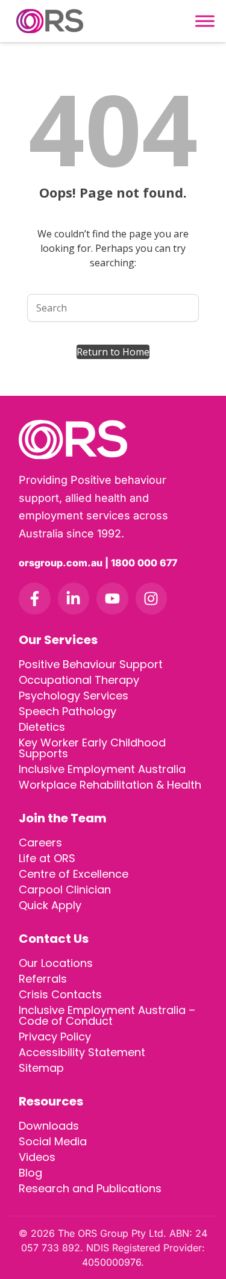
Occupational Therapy (79, 679)
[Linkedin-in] (74, 598)
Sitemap (41, 1067)
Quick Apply (50, 905)
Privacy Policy (55, 1036)
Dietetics (42, 726)
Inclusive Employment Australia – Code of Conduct (107, 1015)
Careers (40, 842)
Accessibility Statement (82, 1052)
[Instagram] (152, 598)
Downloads (49, 1125)
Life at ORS (47, 858)
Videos (37, 1157)
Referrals (43, 978)
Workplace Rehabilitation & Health (110, 784)
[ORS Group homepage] (113, 439)
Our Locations (56, 963)
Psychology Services (73, 695)
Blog (30, 1172)
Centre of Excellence (73, 873)
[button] (113, 352)
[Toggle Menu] (205, 21)
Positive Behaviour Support (91, 664)
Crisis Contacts (60, 994)
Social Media (53, 1141)
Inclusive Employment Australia (102, 769)
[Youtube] (112, 598)
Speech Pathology (67, 711)
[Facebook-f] (35, 598)
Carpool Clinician (65, 889)
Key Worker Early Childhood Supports (92, 748)
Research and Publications (90, 1188)
